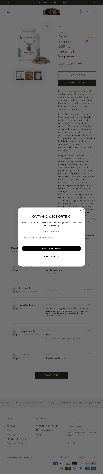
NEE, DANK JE (51, 257)
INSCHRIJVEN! (51, 248)
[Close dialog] (82, 210)
